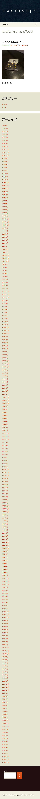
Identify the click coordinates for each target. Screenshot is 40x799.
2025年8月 (5, 158)
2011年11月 (5, 651)
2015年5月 (5, 527)
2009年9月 (5, 729)
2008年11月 (5, 759)
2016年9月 (5, 479)
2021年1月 (5, 325)
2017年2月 (5, 463)
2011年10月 (5, 654)
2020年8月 (5, 340)
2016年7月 (5, 485)
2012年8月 (5, 624)
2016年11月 (5, 472)
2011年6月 (5, 666)
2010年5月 (5, 705)
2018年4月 (5, 421)
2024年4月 (5, 207)
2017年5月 (5, 454)
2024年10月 (5, 189)
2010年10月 (5, 690)
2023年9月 (5, 228)
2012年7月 (5, 627)
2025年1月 (5, 180)
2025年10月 (5, 155)
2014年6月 (5, 560)
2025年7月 (5, 161)
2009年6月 (5, 738)
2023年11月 (5, 222)
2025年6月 (5, 164)
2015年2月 (5, 536)
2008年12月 (5, 756)
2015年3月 (5, 533)
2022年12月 (5, 255)
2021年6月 (5, 309)
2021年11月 (5, 294)
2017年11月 (5, 436)
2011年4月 (5, 672)
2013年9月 (5, 587)
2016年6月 (5, 488)
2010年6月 (5, 702)
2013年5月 (5, 596)
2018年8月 (5, 409)
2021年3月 (5, 318)
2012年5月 (5, 633)
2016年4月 (5, 494)
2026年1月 (5, 146)
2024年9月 (5, 192)
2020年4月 (5, 352)
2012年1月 (5, 645)
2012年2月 (5, 642)
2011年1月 (5, 681)
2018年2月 (5, 427)
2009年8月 (5, 732)
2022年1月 (5, 288)
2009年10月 (5, 726)
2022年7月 (5, 270)
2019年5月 (5, 382)
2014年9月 (5, 551)
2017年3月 (5, 460)
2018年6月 (5, 415)
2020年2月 (5, 355)
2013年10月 (5, 584)
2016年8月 (5, 482)
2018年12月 (5, 397)
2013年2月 (5, 605)
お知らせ (4, 104)
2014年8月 (5, 554)
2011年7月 (5, 663)
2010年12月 (5, 684)
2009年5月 (5, 741)
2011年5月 (5, 669)
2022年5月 (5, 276)
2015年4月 (5, 530)
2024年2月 (5, 213)
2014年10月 (5, 548)
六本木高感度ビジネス (13, 41)
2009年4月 (5, 744)
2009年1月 (5, 753)
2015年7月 (5, 521)
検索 (5, 771)
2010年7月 (5, 699)
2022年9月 (5, 264)
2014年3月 (5, 569)
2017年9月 (5, 442)
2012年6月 (5, 630)
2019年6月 (5, 379)
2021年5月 (5, 312)
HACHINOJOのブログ (16, 795)
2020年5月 (5, 349)
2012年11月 (5, 614)
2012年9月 (5, 620)
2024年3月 (5, 210)
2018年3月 (5, 424)
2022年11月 (5, 258)
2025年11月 (5, 152)
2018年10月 (5, 403)
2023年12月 (5, 219)
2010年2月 (5, 714)
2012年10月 (5, 617)
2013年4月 (5, 599)
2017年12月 (5, 433)
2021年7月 (5, 306)
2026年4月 (5, 137)
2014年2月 (5, 572)
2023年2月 (5, 249)
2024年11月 (5, 186)
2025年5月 (5, 167)
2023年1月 (5, 252)
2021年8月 (5, 303)
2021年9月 (5, 300)
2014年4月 (5, 566)
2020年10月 (5, 334)
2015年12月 (5, 506)
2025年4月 (5, 170)
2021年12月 (5, 291)
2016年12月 (5, 469)
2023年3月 (5, 246)
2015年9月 (5, 515)
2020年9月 (5, 337)
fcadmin (25, 45)
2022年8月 (5, 267)
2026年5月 (5, 134)
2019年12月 (5, 361)
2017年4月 (5, 457)
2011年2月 (5, 678)
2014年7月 (5, 557)
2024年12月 (5, 183)
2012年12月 (5, 611)
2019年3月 (5, 388)
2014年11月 (5, 545)
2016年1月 (5, 503)
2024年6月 (5, 201)
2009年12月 (5, 720)
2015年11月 (5, 509)
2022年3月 (5, 282)
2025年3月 (5, 173)
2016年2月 (5, 500)
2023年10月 (5, 225)
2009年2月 (5, 750)
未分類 (18, 45)
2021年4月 (5, 315)
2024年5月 (5, 204)
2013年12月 (5, 578)
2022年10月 (5, 261)
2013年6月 (5, 593)
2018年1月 (5, 430)
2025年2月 (5, 177)
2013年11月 (5, 581)
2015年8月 (5, 518)
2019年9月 (5, 370)
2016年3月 (5, 497)
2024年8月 (5, 195)
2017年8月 (5, 445)
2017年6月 (5, 451)
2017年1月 (5, 466)
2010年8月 (5, 696)
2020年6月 (5, 346)
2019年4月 (5, 385)
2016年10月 (5, 476)
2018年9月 (5, 406)
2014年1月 (5, 575)
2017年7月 (5, 448)
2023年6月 (5, 237)
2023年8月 (5, 231)
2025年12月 (5, 149)
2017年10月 (5, 439)
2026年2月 (5, 143)
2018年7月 (5, 412)
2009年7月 (5, 735)
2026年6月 (5, 131)
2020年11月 (5, 331)
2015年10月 (5, 512)
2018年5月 (5, 418)
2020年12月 (5, 328)
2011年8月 (5, 660)
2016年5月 (5, 491)
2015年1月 (5, 539)
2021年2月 (5, 321)
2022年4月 (5, 279)
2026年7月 (5, 128)
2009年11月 (5, 723)
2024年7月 (5, 198)
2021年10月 (5, 297)
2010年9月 (5, 693)
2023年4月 (5, 243)
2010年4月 (5, 708)
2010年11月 (5, 687)
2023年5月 (5, 240)
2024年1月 (5, 216)
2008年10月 (5, 762)
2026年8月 (5, 125)
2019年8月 (5, 373)
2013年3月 (5, 602)
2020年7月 (5, 343)
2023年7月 (5, 234)
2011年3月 (5, 675)
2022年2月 (5, 285)
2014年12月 (5, 542)
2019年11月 (5, 364)
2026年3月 (5, 140)
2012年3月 (5, 639)
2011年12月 (5, 648)
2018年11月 (5, 400)
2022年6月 (5, 273)
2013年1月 (5, 608)
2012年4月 (5, 636)
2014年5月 (5, 563)
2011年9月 (5, 657)
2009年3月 (5, 747)
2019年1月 (5, 394)
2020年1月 (5, 358)
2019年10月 (5, 367)
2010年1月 (5, 717)
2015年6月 (5, 524)
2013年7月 (5, 590)
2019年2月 (5, 391)
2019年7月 (5, 376)
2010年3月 (5, 711)
